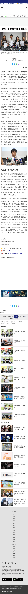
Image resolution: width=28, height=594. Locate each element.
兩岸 (25, 16)
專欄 (14, 527)
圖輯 (14, 555)
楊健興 (3, 323)
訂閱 (25, 316)
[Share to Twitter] (12, 64)
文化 (14, 541)
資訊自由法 (14, 322)
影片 (14, 514)
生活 (14, 537)
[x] (12, 563)
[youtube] (15, 563)
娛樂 (14, 553)
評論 (14, 532)
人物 (14, 534)
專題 (14, 530)
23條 (20, 322)
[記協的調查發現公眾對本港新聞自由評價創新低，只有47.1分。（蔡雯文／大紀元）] (14, 41)
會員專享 (8, 16)
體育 (14, 548)
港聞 (21, 16)
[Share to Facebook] (10, 64)
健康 (14, 539)
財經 (14, 523)
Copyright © (4, 588)
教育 (14, 551)
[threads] (9, 563)
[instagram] (3, 563)
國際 (14, 521)
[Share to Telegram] (14, 64)
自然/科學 (14, 544)
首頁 (2, 16)
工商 (14, 558)
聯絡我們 (10, 586)
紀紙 (14, 546)
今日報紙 (14, 511)
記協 (8, 323)
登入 (16, 316)
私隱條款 (22, 586)
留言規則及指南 (2, 312)
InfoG (14, 525)
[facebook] (6, 563)
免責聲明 (16, 586)
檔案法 (7, 322)
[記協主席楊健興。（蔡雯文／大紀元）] (14, 156)
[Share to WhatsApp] (16, 64)
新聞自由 (13, 323)
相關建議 (4, 586)
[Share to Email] (18, 64)
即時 (13, 16)
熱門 (17, 16)
